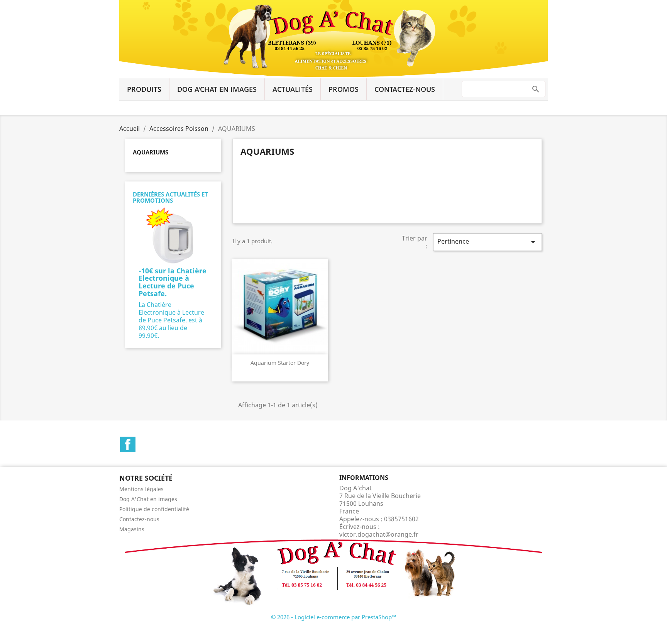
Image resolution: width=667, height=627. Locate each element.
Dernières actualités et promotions (170, 197)
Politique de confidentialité (154, 509)
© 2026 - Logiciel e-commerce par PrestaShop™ (333, 617)
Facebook (127, 444)
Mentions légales (141, 489)
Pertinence (487, 242)
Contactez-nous (404, 89)
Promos (343, 89)
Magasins (131, 529)
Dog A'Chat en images (217, 89)
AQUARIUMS (150, 152)
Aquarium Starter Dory (280, 362)
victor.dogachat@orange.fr (378, 534)
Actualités (293, 89)
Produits (144, 89)
